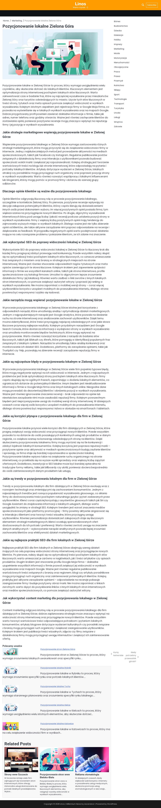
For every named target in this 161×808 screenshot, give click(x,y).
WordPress (112, 804)
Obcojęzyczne (121, 67)
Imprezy (118, 44)
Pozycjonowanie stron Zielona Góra (57, 649)
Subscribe (151, 5)
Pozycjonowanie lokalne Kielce (55, 705)
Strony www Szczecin (16, 774)
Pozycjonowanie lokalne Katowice (57, 723)
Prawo (117, 76)
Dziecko (118, 30)
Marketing (119, 48)
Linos (80, 3)
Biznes (117, 21)
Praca (117, 71)
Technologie (120, 99)
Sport (116, 94)
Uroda (117, 112)
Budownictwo (121, 26)
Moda (117, 53)
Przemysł (118, 80)
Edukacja (118, 35)
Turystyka (119, 108)
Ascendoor (89, 804)
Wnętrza (118, 122)
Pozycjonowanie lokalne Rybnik (55, 667)
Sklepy (117, 90)
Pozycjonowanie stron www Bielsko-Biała (55, 776)
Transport (119, 103)
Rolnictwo (119, 85)
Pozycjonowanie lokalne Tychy (55, 686)
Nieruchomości (121, 62)
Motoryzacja (120, 58)
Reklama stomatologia (87, 774)
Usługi (117, 117)
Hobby (117, 39)
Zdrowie (118, 126)
